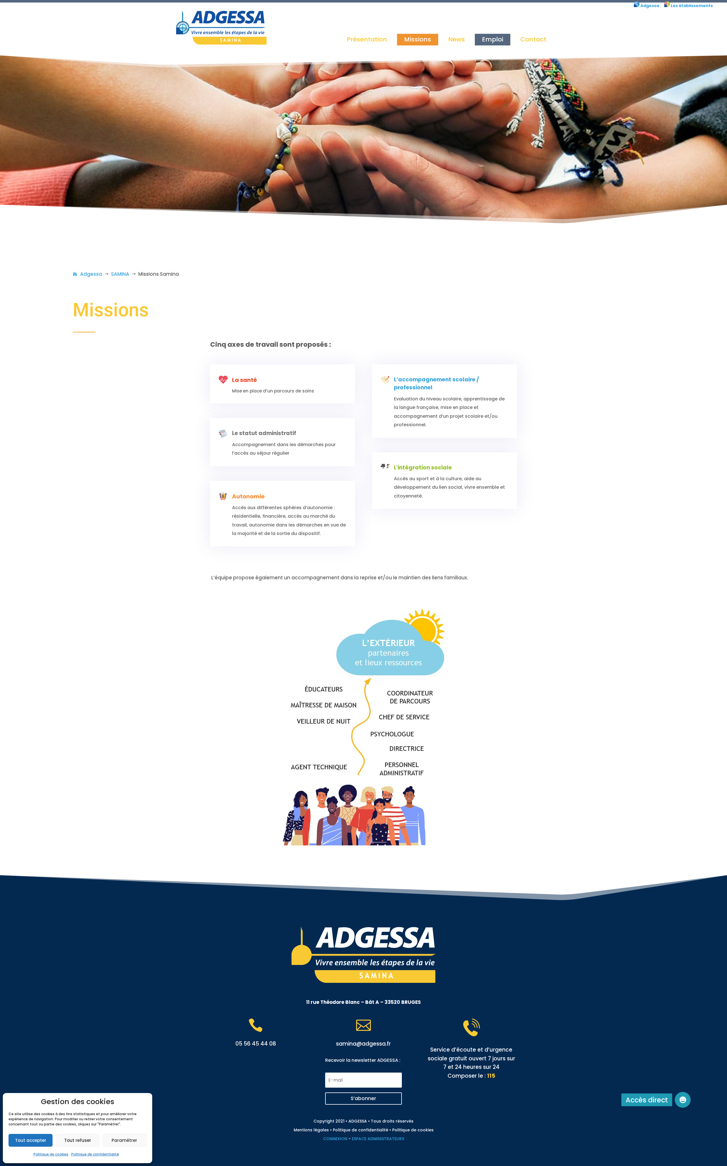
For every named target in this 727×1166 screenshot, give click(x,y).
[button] (363, 1098)
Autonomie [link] (248, 496)
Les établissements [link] (691, 6)
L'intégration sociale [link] (423, 467)
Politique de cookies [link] (51, 1154)
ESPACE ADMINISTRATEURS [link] (378, 1139)
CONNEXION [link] (335, 1139)
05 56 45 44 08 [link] (255, 1044)
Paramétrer (124, 1140)
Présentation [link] (367, 39)
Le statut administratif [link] (264, 433)
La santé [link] (244, 380)
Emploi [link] (492, 39)
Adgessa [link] (649, 6)
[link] (637, 6)
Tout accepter (30, 1140)
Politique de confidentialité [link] (95, 1154)
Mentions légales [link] (311, 1130)
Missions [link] (417, 39)
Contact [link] (533, 39)
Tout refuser (77, 1140)
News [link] (456, 39)
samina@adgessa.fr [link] (363, 1044)
